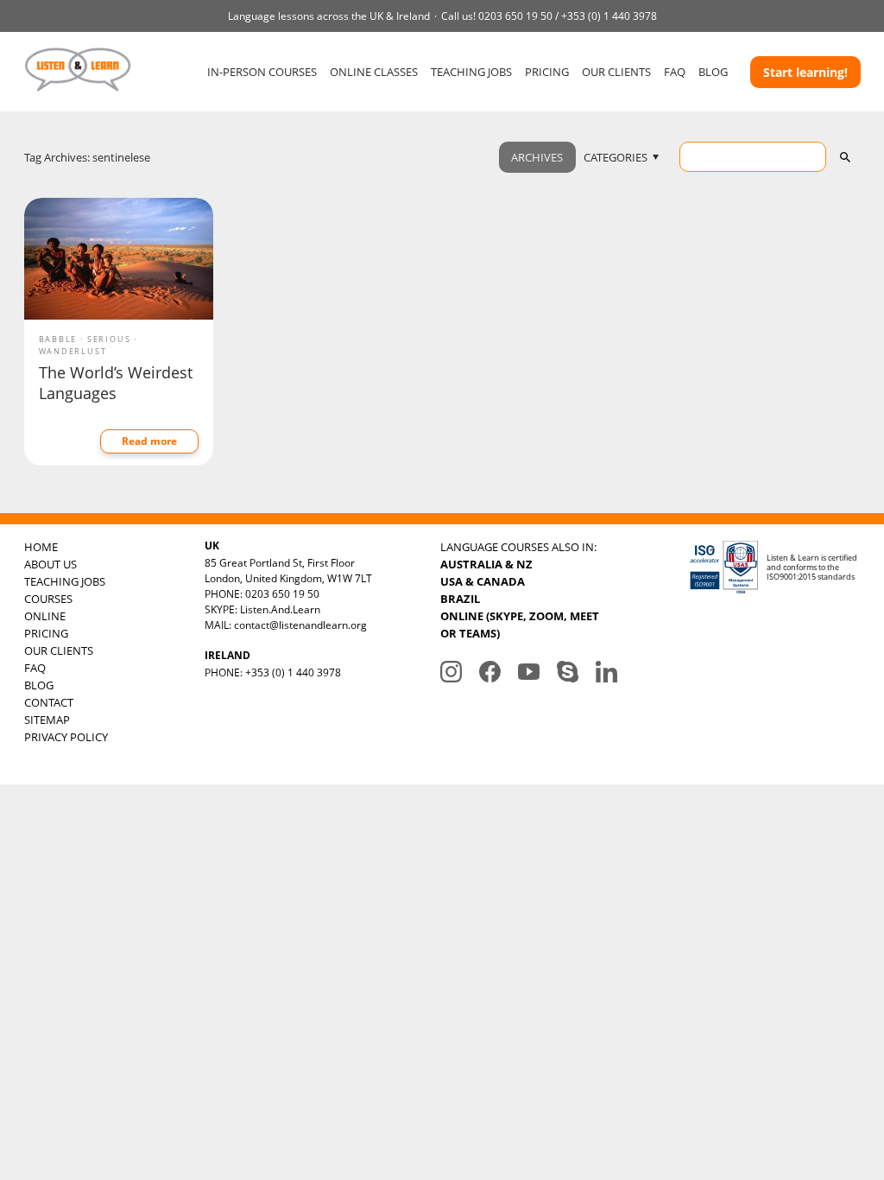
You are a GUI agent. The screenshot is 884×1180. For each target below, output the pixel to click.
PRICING (547, 71)
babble (58, 339)
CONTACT (48, 702)
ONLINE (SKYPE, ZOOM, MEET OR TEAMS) (519, 624)
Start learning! (805, 72)
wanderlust (73, 351)
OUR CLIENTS (616, 71)
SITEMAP (47, 719)
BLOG (713, 71)
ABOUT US (50, 564)
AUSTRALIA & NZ (486, 564)
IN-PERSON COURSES (262, 71)
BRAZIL (460, 598)
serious (109, 339)
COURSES (48, 598)
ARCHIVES (537, 157)
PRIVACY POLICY (66, 737)
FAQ (674, 71)
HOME (41, 547)
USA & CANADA (482, 581)
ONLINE (45, 616)
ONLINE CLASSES (374, 71)
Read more (149, 441)
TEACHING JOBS (471, 71)
